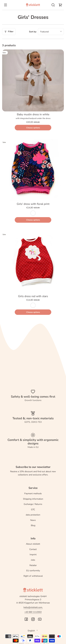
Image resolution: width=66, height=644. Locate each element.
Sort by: (33, 31)
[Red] (33, 305)
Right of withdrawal (33, 575)
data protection (33, 514)
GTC (33, 509)
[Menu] (5, 5)
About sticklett (33, 543)
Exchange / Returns (33, 504)
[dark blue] (33, 213)
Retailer (33, 565)
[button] (53, 5)
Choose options (33, 127)
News (33, 520)
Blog (33, 525)
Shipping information (33, 498)
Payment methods (33, 493)
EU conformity (33, 570)
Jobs (33, 559)
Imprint (33, 554)
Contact (33, 549)
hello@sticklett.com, (33, 607)
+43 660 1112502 (33, 612)
